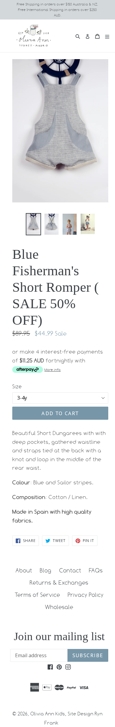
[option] (33, 224)
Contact (70, 570)
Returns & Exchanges (59, 582)
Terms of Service (37, 594)
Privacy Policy (86, 594)
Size (17, 386)
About (24, 570)
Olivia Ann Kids (47, 714)
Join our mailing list (59, 636)
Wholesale (59, 607)
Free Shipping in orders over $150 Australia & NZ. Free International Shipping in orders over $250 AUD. (57, 9)
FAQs (96, 570)
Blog (46, 570)
